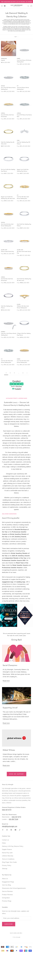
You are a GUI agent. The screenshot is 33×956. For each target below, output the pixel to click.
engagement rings (7, 582)
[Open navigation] (2, 5)
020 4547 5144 (13, 819)
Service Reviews (7, 891)
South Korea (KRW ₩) (16, 933)
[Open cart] (31, 6)
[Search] (28, 6)
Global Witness (9, 750)
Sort (16, 37)
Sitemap (4, 868)
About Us (5, 878)
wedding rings (20, 582)
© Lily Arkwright (16, 937)
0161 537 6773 (6, 810)
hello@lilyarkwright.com (9, 826)
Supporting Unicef (10, 707)
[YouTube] (15, 830)
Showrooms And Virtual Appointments (14, 888)
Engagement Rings (8, 882)
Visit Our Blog (6, 885)
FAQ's (4, 843)
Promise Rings (6, 901)
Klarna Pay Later (7, 852)
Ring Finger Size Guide (9, 862)
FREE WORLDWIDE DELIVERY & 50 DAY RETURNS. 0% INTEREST (16, 2)
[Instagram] (7, 830)
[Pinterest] (11, 830)
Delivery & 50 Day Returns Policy (12, 846)
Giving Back (6, 898)
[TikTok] (19, 830)
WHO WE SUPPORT (16, 774)
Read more (6, 681)
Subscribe (8, 924)
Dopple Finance (7, 849)
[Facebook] (2, 830)
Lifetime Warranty (7, 856)
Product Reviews (7, 894)
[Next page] (27, 373)
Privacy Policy (6, 865)
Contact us (5, 840)
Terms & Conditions (8, 859)
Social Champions (10, 665)
